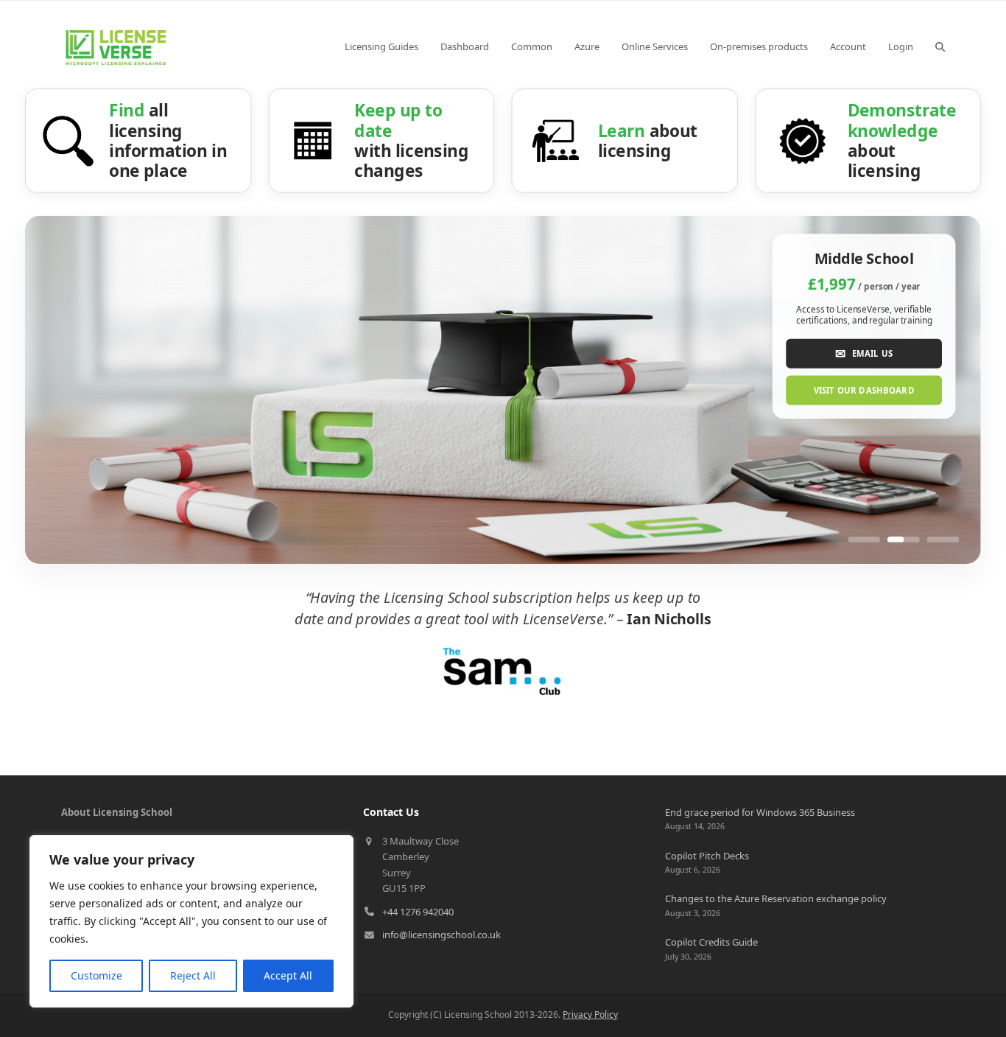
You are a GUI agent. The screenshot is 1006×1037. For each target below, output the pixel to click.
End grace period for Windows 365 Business (760, 812)
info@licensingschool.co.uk (441, 934)
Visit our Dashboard (864, 390)
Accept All (288, 975)
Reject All (193, 975)
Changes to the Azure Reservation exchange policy (776, 898)
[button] (940, 46)
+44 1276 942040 (418, 911)
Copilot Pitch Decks (707, 855)
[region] (191, 921)
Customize (96, 975)
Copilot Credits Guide (711, 942)
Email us (864, 352)
